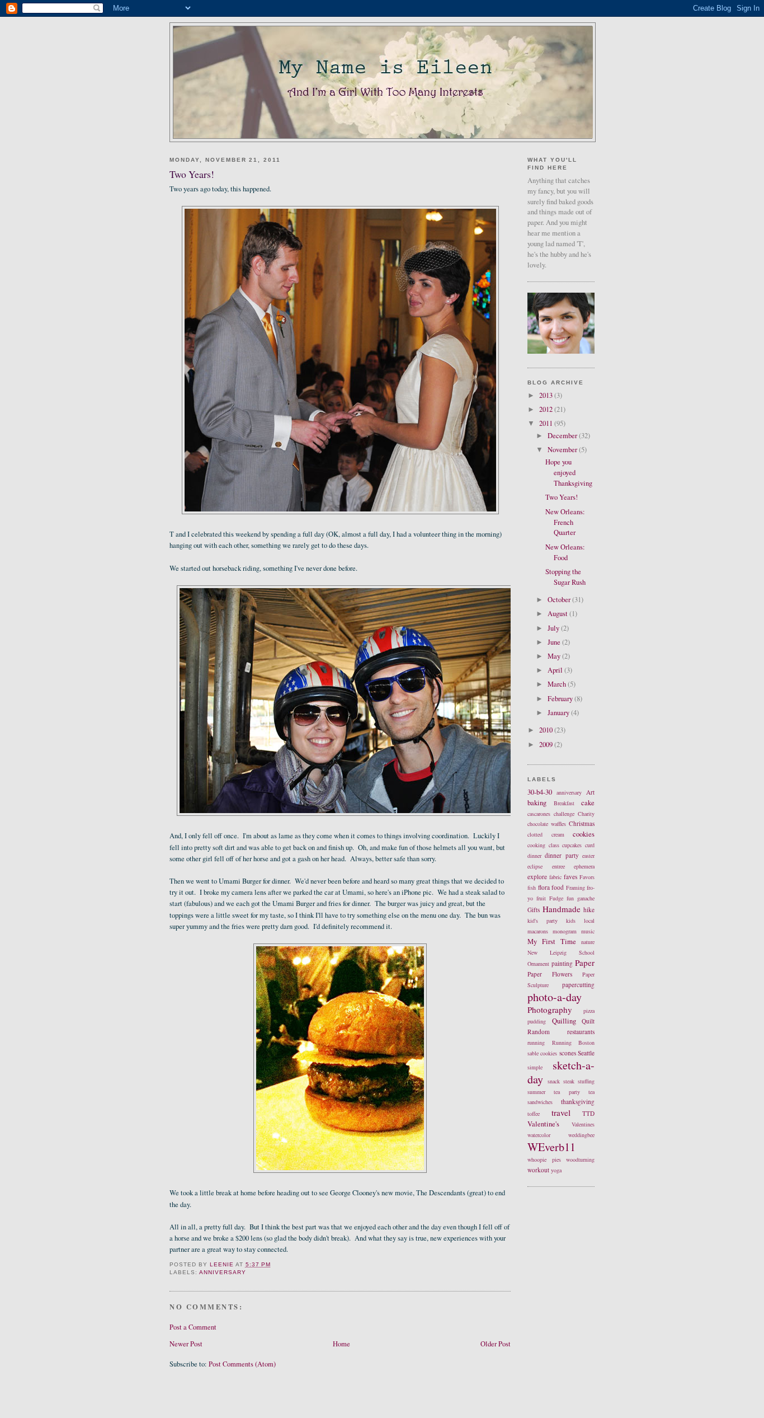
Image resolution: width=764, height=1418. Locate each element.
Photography (549, 1009)
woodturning (580, 1159)
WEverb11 (551, 1146)
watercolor (538, 1135)
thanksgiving (578, 1101)
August (558, 613)
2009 (546, 744)
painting (562, 963)
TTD (588, 1113)
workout (538, 1170)
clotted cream (545, 834)
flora (544, 887)
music (588, 931)
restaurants (581, 1031)
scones (567, 1053)
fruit (541, 898)
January (559, 712)
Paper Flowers (549, 974)
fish (531, 887)
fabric (555, 877)
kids (571, 920)
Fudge (556, 898)
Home (341, 1344)
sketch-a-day (561, 1072)
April (556, 670)
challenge (564, 814)
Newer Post (185, 1344)
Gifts (533, 909)
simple (535, 1067)
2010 (546, 730)
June (555, 642)
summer (536, 1092)
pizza (589, 1011)
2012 (546, 409)
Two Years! (561, 497)
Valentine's (543, 1124)
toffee (533, 1114)
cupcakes (572, 845)
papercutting (578, 984)
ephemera (584, 866)
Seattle (586, 1053)
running (536, 1042)
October (560, 599)
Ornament (538, 964)
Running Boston (573, 1042)
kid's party (542, 920)
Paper (585, 962)
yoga (556, 1170)
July (554, 628)
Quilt (588, 1021)
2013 (546, 395)
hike (589, 909)
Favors (587, 877)
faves (570, 876)
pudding (536, 1021)
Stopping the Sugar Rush (565, 577)
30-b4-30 (539, 792)
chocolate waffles (546, 824)
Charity (586, 814)
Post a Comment (192, 1327)
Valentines (583, 1124)
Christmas (582, 823)
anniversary (222, 1272)
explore (537, 876)
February (561, 698)
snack (554, 1081)
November (563, 449)
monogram (565, 931)
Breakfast (564, 803)
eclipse (535, 866)
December (563, 435)
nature (588, 942)
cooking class (543, 845)
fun (570, 898)
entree (558, 866)
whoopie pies (544, 1159)
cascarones (538, 814)
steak (568, 1081)
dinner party (561, 855)
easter (588, 856)
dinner (534, 856)
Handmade (562, 908)
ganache (586, 898)
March (558, 684)
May (555, 656)
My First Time (551, 941)
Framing (575, 887)
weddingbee (581, 1135)
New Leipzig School (561, 952)
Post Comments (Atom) (242, 1364)
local (589, 920)
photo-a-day (554, 996)
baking (536, 802)
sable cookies (542, 1053)
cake (588, 802)
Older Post (495, 1344)
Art (590, 792)
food (557, 887)
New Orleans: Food (565, 552)
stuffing (586, 1081)
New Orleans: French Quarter (565, 522)
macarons (537, 931)
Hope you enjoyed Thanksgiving (568, 472)
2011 (546, 423)
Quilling (564, 1021)
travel (560, 1112)
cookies (584, 834)
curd (590, 845)
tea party (566, 1092)
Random (538, 1031)
